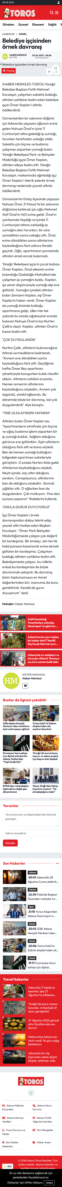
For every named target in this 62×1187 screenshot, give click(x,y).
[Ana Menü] (56, 12)
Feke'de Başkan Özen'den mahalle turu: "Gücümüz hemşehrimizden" (43, 897)
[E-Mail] (25, 686)
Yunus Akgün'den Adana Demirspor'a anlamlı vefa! (42, 914)
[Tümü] (57, 863)
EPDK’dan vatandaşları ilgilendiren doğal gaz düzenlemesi (16, 788)
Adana (32, 872)
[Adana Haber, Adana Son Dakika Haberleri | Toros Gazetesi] (19, 12)
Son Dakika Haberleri (10, 1144)
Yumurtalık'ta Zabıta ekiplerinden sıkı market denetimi (44, 726)
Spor (31, 906)
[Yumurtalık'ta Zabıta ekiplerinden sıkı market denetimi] (46, 713)
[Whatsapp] (31, 1093)
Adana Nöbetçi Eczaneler (13, 1107)
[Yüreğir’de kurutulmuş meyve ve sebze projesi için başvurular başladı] (46, 742)
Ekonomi (38, 24)
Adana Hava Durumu (42, 1107)
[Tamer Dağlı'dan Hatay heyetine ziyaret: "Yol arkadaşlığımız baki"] (46, 775)
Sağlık (52, 24)
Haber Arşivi (44, 1142)
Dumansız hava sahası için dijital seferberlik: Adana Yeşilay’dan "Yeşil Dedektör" (15, 757)
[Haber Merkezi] (11, 680)
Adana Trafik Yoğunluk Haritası (42, 1119)
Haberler (8, 34)
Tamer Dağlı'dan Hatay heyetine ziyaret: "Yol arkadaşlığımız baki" (45, 788)
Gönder (10, 843)
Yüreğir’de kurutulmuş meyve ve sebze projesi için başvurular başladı (45, 756)
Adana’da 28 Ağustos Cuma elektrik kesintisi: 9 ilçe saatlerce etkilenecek (43, 880)
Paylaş (10, 70)
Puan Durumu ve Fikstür (13, 1131)
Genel (23, 34)
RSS (9, 1166)
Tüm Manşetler (45, 1130)
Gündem (8, 24)
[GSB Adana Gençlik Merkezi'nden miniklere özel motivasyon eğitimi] (16, 713)
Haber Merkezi (32, 678)
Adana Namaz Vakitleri (13, 1119)
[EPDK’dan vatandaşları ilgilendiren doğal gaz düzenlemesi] (16, 775)
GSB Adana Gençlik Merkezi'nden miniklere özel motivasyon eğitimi (16, 726)
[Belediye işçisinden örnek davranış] (31, 64)
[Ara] (52, 12)
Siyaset (23, 24)
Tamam (49, 1183)
